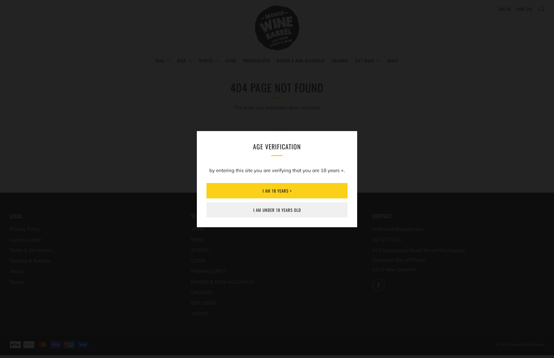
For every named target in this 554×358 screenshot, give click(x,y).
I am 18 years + (277, 190)
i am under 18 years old (277, 210)
